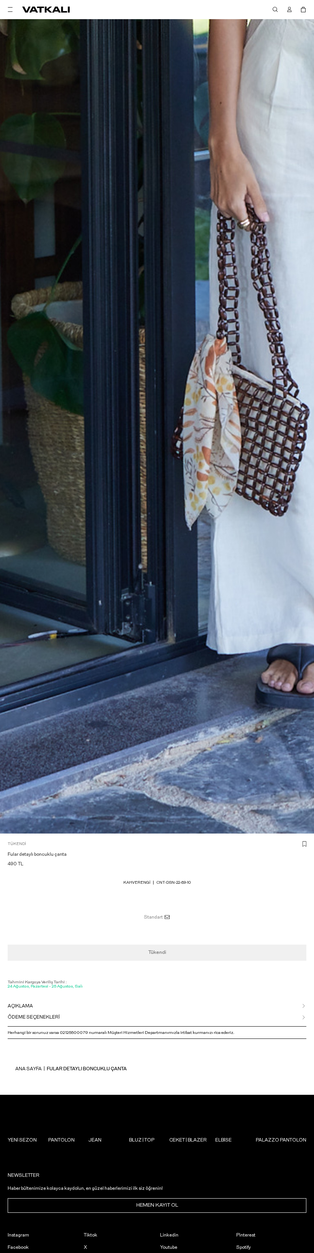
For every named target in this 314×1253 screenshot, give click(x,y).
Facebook (18, 1247)
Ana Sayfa (28, 1068)
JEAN (94, 1140)
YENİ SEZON (22, 1140)
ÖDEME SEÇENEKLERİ (34, 1017)
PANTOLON (61, 1140)
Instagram (18, 1235)
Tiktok (90, 1235)
